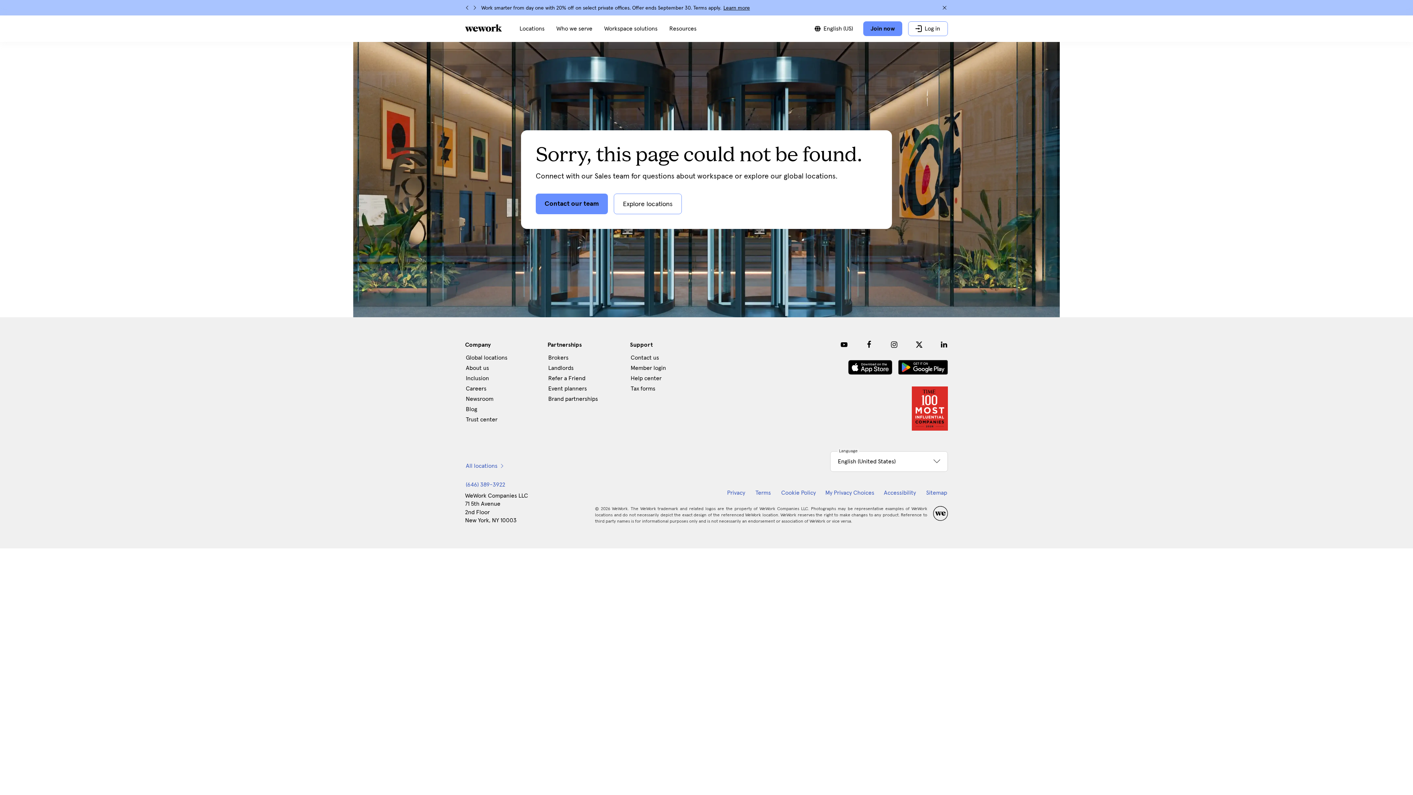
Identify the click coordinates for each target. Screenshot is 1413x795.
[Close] (944, 8)
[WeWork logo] (483, 28)
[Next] (474, 7)
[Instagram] (894, 344)
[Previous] (467, 7)
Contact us (645, 358)
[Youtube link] (844, 344)
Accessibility (900, 493)
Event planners (567, 389)
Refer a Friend (566, 378)
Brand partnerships (573, 399)
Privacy (736, 493)
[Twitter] (919, 344)
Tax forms (643, 389)
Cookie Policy (798, 493)
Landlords (561, 368)
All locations (481, 466)
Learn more (736, 8)
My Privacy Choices (849, 493)
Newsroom (479, 399)
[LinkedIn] (944, 344)
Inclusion (477, 378)
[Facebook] (869, 344)
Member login (648, 368)
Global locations (486, 358)
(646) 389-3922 (485, 485)
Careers (476, 389)
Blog (471, 409)
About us (477, 368)
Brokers (558, 358)
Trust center (481, 420)
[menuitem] (532, 28)
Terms (763, 493)
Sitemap (936, 493)
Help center (646, 378)
